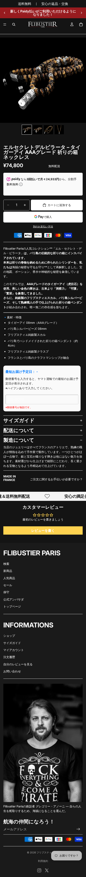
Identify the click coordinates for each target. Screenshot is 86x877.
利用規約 (43, 861)
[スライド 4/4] (59, 129)
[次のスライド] (81, 12)
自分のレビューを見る (18, 664)
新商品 (7, 571)
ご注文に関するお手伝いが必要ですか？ (56, 479)
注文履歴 (9, 657)
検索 (6, 563)
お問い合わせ (12, 671)
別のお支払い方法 (43, 226)
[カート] (81, 24)
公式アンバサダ (13, 599)
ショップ (9, 635)
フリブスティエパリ (48, 852)
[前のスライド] (4, 12)
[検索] (13, 24)
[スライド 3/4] (48, 129)
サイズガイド (19, 420)
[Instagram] (39, 870)
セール (7, 585)
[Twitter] (46, 870)
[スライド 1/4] (26, 129)
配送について (18, 430)
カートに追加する (59, 205)
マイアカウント (13, 650)
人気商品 (9, 578)
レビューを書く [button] (43, 530)
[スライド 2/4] (37, 129)
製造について (18, 440)
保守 (6, 592)
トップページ (12, 606)
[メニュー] (5, 24)
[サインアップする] (78, 829)
